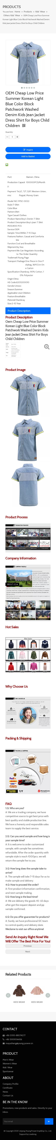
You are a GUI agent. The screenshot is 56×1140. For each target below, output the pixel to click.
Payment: (11, 250)
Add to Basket (28, 156)
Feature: (11, 296)
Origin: (10, 279)
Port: (9, 177)
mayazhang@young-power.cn (18, 1043)
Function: (11, 243)
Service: (11, 229)
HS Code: (11, 282)
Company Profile (10, 1084)
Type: (10, 215)
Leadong (33, 1134)
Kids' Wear (7, 1067)
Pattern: (11, 211)
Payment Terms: (13, 193)
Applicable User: (15, 293)
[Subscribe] (49, 1121)
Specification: (13, 271)
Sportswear (8, 1071)
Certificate (8, 1088)
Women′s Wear (10, 1063)
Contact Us (8, 1095)
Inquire (30, 149)
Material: (11, 300)
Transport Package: (16, 261)
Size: (9, 303)
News (5, 1091)
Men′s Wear (8, 1059)
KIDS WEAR (19, 1002)
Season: (11, 289)
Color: (10, 208)
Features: (11, 236)
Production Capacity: (16, 184)
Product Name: (14, 219)
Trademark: (12, 257)
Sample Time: (13, 233)
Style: (10, 204)
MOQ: (10, 226)
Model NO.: (12, 201)
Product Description (19, 310)
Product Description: (17, 222)
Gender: (11, 286)
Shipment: (12, 247)
